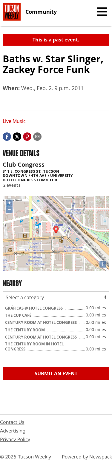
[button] (27, 136)
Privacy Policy (15, 439)
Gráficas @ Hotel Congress (34, 308)
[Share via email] (37, 136)
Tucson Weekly (34, 456)
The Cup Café (18, 315)
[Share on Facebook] (7, 136)
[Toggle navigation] (102, 12)
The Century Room (25, 330)
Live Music (14, 121)
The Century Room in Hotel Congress (34, 346)
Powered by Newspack (87, 456)
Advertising (12, 430)
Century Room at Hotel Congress (41, 322)
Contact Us (12, 422)
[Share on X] (17, 136)
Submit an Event (56, 373)
